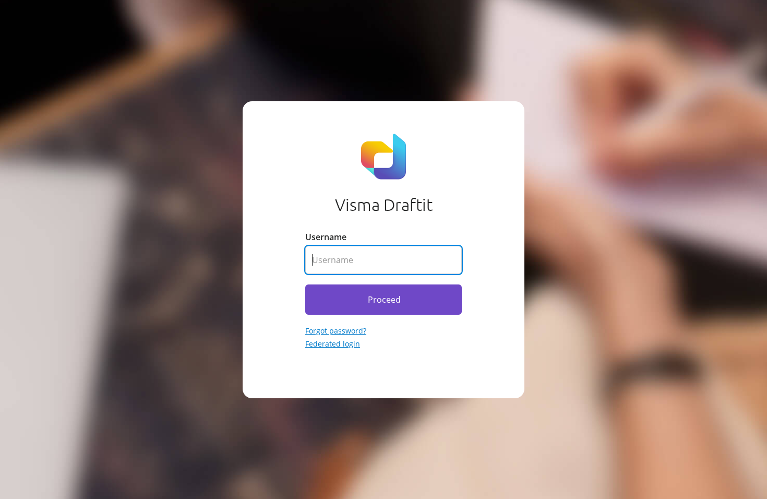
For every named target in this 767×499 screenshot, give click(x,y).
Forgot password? (335, 331)
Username (325, 237)
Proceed (384, 299)
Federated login (332, 344)
